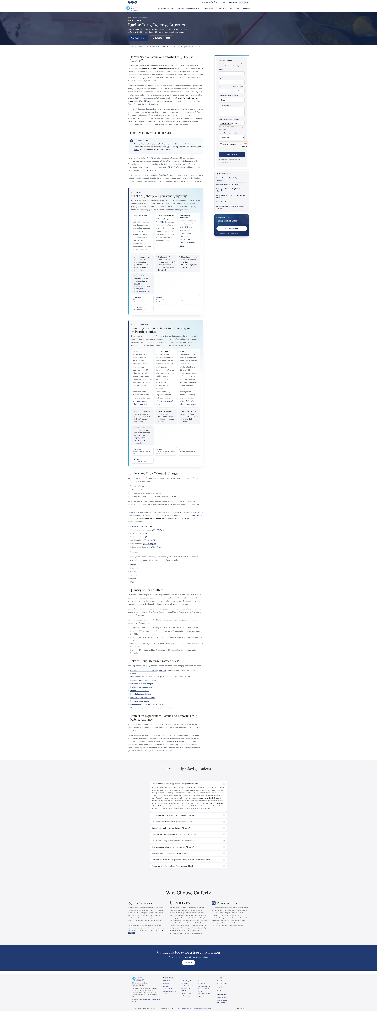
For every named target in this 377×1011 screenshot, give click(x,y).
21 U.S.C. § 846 (151, 170)
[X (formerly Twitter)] (132, 2)
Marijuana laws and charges (141, 683)
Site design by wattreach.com (202, 1009)
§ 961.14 (169, 147)
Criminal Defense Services (140, 17)
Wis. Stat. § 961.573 (184, 47)
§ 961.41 (136, 149)
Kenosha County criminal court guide (164, 401)
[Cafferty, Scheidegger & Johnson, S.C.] (133, 8)
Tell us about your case (227, 105)
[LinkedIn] (135, 2)
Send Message (231, 154)
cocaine (137, 283)
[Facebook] (129, 2)
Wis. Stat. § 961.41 (160, 47)
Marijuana (134, 526)
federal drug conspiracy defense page (187, 242)
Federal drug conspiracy (140, 701)
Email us (234, 2)
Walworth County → (223, 1003)
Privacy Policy (175, 1009)
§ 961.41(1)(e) (159, 677)
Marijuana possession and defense (144, 680)
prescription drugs (141, 291)
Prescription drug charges (140, 694)
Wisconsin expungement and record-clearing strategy (151, 708)
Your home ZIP (238, 87)
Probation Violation (204, 994)
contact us (136, 923)
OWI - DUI (166, 981)
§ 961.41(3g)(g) (145, 101)
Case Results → (222, 991)
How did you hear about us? (228, 133)
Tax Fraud (201, 996)
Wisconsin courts (195, 47)
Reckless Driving (203, 981)
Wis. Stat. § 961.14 (172, 47)
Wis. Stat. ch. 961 (149, 47)
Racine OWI (146, 999)
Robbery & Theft (186, 993)
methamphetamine (141, 286)
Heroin (133, 564)
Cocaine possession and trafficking (144, 670)
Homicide (166, 984)
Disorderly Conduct (187, 986)
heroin (136, 289)
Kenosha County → (222, 1000)
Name (221, 69)
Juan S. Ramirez (179, 741)
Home (129, 17)
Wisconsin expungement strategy (139, 438)
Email (221, 78)
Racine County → (222, 998)
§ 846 (185, 227)
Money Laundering (204, 986)
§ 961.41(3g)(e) (145, 526)
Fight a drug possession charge (142, 697)
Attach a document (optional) (231, 124)
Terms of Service (186, 1009)
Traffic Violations (186, 996)
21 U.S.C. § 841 (174, 167)
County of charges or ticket (228, 95)
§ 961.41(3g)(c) (158, 530)
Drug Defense (167, 986)
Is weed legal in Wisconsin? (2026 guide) (147, 704)
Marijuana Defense (169, 989)
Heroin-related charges (139, 690)
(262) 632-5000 (221, 2)
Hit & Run (201, 984)
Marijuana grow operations (141, 687)
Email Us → (220, 987)
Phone (221, 87)
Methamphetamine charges (141, 677)
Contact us (188, 962)
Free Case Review (137, 38)
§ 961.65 (186, 677)
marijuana (143, 281)
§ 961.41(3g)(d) (141, 533)
